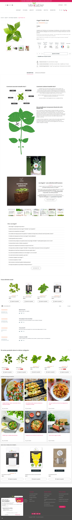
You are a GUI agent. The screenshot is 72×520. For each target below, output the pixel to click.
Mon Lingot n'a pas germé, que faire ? (16, 226)
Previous (3, 32)
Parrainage (61, 497)
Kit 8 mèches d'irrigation (56, 296)
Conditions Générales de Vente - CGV (50, 500)
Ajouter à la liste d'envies (70, 53)
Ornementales (60, 212)
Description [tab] (30, 72)
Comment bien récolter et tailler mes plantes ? (18, 243)
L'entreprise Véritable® (33, 494)
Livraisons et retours (47, 494)
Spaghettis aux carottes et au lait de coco (34, 435)
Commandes (61, 495)
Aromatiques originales (19, 213)
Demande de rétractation (49, 505)
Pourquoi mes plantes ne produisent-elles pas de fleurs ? (20, 264)
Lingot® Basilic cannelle (34, 367)
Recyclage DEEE (47, 504)
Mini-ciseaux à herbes (27, 296)
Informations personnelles (63, 494)
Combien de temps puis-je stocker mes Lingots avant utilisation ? (22, 236)
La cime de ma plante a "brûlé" (15, 259)
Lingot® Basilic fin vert (41, 296)
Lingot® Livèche (19, 367)
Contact (45, 497)
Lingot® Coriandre (12, 296)
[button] (36, 165)
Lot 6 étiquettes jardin (53, 474)
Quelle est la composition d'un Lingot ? (17, 231)
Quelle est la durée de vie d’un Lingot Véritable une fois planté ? (22, 228)
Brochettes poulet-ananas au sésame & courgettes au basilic (34, 403)
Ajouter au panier (56, 53)
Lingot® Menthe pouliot (63, 367)
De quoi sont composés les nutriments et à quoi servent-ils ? (21, 245)
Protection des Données (63, 501)
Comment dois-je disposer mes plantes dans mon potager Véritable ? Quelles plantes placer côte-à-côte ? (31, 240)
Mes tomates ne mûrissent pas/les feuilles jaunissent (20, 262)
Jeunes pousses (27, 212)
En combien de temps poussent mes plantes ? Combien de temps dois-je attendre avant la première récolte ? (31, 233)
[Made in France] (62, 46)
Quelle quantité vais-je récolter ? (15, 238)
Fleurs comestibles (36, 212)
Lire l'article (5, 408)
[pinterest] (10, 5)
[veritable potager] (36, 5)
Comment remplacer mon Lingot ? (16, 257)
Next (33, 32)
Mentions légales (32, 495)
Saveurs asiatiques (52, 212)
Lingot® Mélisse (47, 367)
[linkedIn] (12, 5)
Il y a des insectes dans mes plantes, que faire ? (18, 255)
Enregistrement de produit (64, 499)
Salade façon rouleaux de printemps (9, 435)
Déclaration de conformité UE (49, 502)
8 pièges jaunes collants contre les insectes (33, 474)
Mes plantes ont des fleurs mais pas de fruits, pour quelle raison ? (22, 250)
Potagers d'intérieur (33, 497)
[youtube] (7, 5)
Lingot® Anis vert (5, 367)
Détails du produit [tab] (40, 72)
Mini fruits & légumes (44, 212)
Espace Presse (32, 501)
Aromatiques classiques (11, 212)
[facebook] (5, 5)
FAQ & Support (46, 495)
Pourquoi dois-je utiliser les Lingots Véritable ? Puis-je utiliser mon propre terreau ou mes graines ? (29, 247)
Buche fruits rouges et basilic (55, 435)
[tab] (36, 226)
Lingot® (30, 499)
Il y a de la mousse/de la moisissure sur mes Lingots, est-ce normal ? (23, 252)
